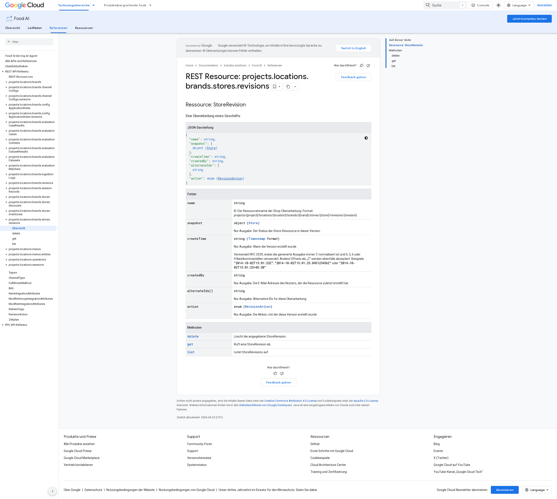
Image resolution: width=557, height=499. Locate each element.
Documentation (208, 65)
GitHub (315, 444)
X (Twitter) (441, 458)
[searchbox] (29, 41)
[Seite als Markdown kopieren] (288, 86)
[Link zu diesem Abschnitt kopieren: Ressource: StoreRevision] (250, 105)
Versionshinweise (199, 458)
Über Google (72, 490)
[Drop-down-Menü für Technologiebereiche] (95, 5)
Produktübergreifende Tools (125, 5)
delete (193, 336)
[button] (28, 71)
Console (483, 5)
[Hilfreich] (361, 65)
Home (189, 65)
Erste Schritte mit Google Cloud (331, 451)
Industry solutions (235, 65)
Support (192, 451)
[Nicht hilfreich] (368, 65)
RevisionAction (230, 178)
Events (438, 451)
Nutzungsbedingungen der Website (130, 490)
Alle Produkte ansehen (79, 444)
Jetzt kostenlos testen (529, 19)
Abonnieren (504, 490)
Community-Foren (199, 444)
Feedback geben (353, 77)
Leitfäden (35, 28)
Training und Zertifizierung (328, 472)
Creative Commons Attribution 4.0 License (290, 400)
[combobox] (445, 5)
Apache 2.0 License (366, 400)
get (190, 344)
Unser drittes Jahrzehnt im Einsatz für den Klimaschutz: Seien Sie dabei (268, 490)
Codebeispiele (320, 458)
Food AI (21, 18)
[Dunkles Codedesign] (366, 137)
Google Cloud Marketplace (82, 458)
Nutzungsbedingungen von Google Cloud (187, 490)
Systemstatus (196, 465)
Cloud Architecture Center (328, 465)
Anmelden (544, 5)
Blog (437, 444)
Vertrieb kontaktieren (78, 465)
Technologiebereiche (74, 5)
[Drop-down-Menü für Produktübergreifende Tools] (151, 5)
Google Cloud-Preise (78, 451)
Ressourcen (84, 28)
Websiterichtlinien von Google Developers (265, 405)
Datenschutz (93, 490)
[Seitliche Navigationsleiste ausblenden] (52, 491)
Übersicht (12, 28)
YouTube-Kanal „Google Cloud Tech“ (458, 472)
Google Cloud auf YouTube (452, 465)
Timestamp (256, 239)
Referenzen (58, 28)
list (190, 352)
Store (211, 148)
